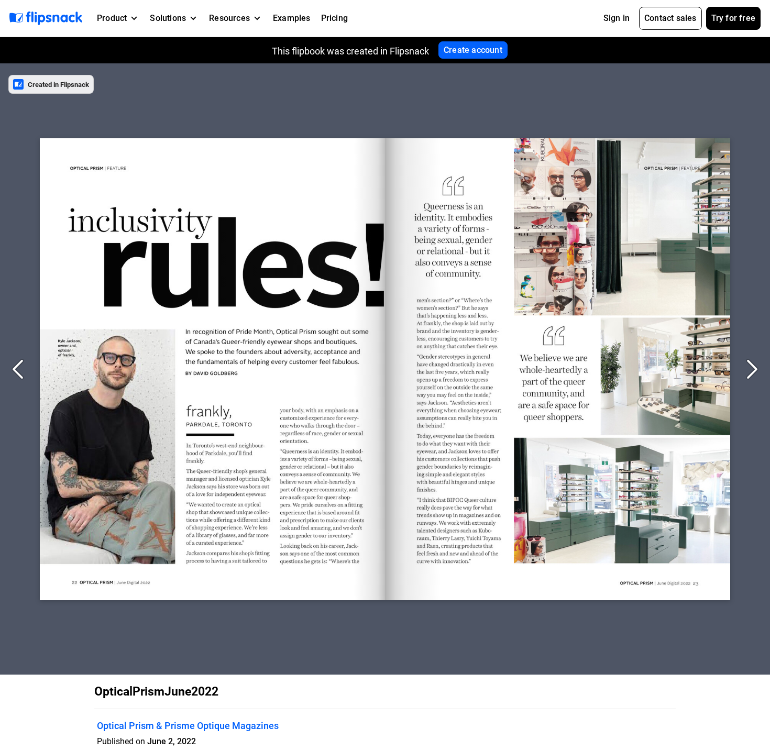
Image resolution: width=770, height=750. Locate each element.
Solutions (168, 18)
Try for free (733, 18)
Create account (473, 50)
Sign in (616, 18)
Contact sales (670, 18)
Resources (229, 18)
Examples (292, 18)
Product (112, 18)
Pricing (334, 18)
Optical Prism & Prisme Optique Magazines (188, 725)
